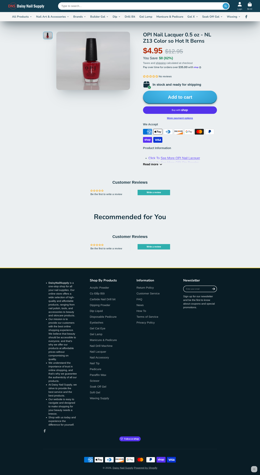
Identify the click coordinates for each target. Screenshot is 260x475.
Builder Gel (97, 17)
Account (239, 6)
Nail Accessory (99, 357)
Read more (150, 164)
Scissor (94, 380)
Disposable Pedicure (103, 316)
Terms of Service (147, 316)
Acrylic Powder (99, 287)
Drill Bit (130, 17)
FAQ (139, 299)
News (140, 305)
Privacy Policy (145, 322)
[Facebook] (246, 16)
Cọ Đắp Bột (97, 293)
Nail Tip (95, 363)
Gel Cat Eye (97, 328)
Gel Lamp (145, 17)
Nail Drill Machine (101, 345)
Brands (78, 17)
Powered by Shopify (145, 467)
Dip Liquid (96, 310)
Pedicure (95, 369)
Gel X (191, 17)
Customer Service (148, 293)
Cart (249, 6)
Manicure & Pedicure (169, 17)
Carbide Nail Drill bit (103, 299)
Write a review (154, 192)
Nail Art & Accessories (51, 17)
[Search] (226, 6)
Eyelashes (96, 322)
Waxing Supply (99, 398)
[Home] (26, 6)
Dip (115, 17)
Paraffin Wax (98, 374)
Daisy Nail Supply (123, 467)
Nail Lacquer (98, 351)
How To (141, 310)
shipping (161, 63)
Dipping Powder (100, 305)
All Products (20, 17)
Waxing (232, 17)
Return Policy (145, 287)
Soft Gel (95, 392)
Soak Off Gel (210, 17)
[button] (150, 76)
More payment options (180, 118)
